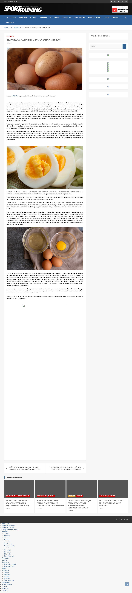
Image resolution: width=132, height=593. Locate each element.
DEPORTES (66, 18)
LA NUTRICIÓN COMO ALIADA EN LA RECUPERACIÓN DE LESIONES (111, 503)
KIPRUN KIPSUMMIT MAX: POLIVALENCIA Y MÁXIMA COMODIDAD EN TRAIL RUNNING (50, 503)
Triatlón (6, 534)
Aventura (72, 496)
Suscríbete (44, 18)
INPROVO (15, 96)
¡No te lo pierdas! (23, 496)
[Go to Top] (127, 584)
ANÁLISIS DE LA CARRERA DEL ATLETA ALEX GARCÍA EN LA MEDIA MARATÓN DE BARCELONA (24, 468)
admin (9, 43)
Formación (22, 18)
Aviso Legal (5, 524)
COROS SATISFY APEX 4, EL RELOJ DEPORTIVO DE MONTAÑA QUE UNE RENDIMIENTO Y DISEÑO (79, 504)
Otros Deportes (9, 556)
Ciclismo (6, 538)
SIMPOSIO (115, 18)
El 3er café (7, 554)
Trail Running (79, 18)
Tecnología (7, 550)
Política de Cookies (8, 528)
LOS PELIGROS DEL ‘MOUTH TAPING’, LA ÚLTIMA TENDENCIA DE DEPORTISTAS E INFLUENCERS (65, 468)
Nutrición (10, 36)
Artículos (10, 18)
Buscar (124, 46)
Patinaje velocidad (9, 546)
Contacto (10, 23)
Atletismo (7, 536)
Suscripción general (10, 564)
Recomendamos (11, 496)
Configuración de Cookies (10, 530)
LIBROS (106, 18)
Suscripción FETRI (9, 566)
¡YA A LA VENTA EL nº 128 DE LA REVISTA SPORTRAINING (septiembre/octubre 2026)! (19, 503)
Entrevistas (7, 552)
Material (33, 18)
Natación (7, 542)
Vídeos (56, 18)
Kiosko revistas (94, 18)
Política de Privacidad (8, 526)
